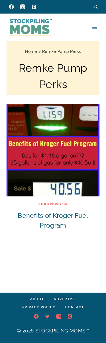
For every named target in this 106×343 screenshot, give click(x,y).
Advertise (65, 299)
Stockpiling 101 (53, 204)
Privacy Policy (38, 307)
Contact (74, 307)
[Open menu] (94, 27)
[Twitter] (47, 316)
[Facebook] (11, 7)
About (37, 299)
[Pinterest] (34, 7)
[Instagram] (22, 7)
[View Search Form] (95, 7)
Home (31, 51)
